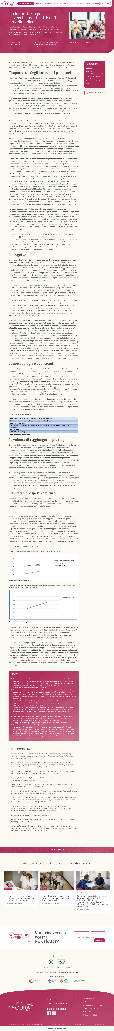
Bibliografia (89, 86)
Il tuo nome (80, 933)
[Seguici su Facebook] (49, 1013)
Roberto (49, 903)
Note (87, 83)
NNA (84, 1002)
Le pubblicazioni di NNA (92, 3)
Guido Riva (56, 903)
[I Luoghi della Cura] (8, 3)
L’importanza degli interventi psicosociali (94, 67)
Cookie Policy (66, 1024)
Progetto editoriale (69, 3)
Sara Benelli (38, 42)
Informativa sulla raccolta (57, 1029)
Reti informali (76, 42)
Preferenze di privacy (78, 1024)
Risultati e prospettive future (94, 80)
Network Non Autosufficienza (53, 3)
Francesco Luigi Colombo (15, 903)
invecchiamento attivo (75, 46)
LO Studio (102, 1024)
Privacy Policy (89, 937)
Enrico (45, 903)
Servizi (89, 42)
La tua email (96, 933)
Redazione (80, 3)
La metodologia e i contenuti (94, 74)
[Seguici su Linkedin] (54, 1013)
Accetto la (85, 937)
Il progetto (89, 71)
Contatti (102, 3)
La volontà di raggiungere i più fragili (94, 77)
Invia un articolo (90, 1015)
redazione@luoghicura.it (57, 1003)
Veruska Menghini (84, 909)
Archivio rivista (38, 3)
